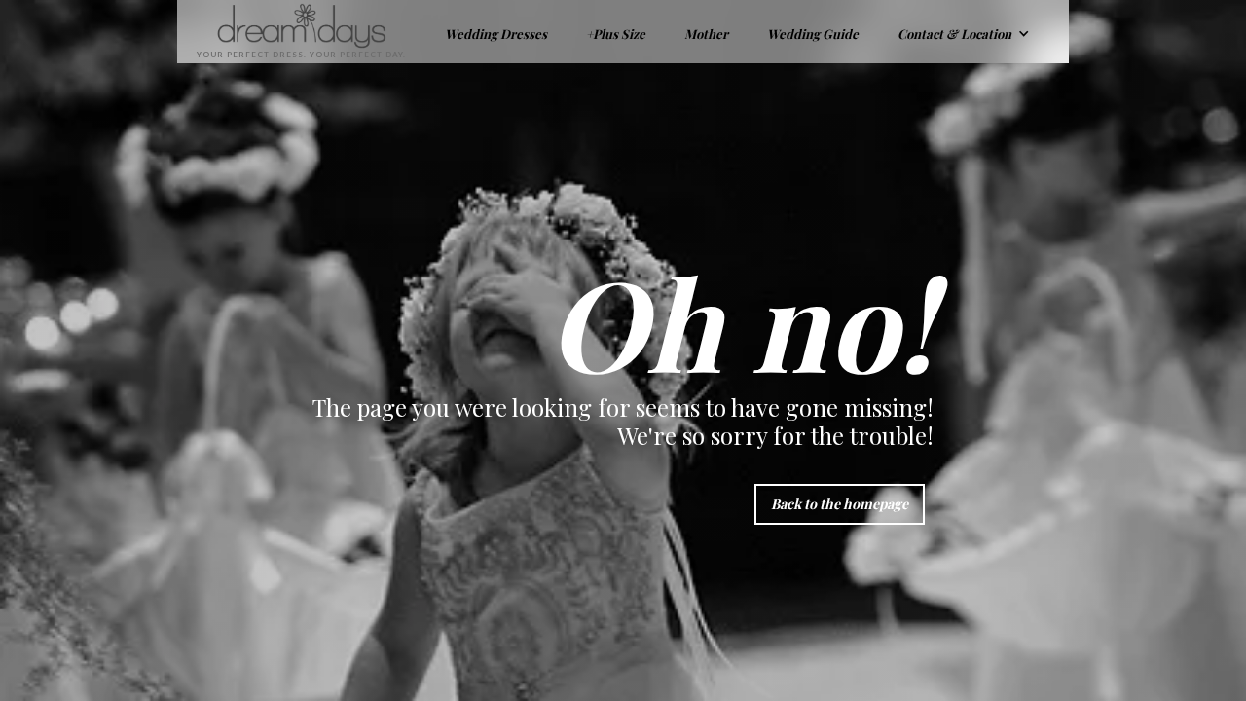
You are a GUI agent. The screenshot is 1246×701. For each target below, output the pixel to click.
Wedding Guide (813, 33)
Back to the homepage (839, 504)
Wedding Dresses (496, 33)
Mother (706, 33)
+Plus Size (615, 33)
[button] (963, 31)
